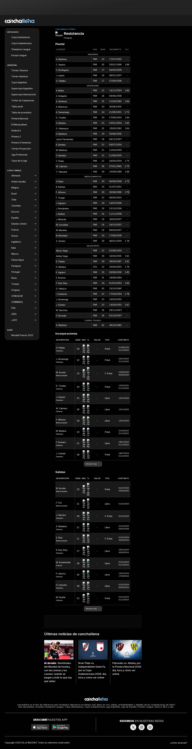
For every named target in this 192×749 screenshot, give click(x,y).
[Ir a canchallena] (19, 21)
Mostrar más (91, 464)
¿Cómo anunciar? (178, 742)
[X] (133, 727)
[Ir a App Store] (40, 727)
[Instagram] (142, 727)
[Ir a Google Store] (60, 727)
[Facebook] (150, 727)
